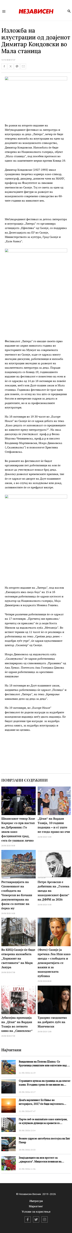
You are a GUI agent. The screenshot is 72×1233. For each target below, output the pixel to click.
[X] (36, 1219)
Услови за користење (36, 1211)
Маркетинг (36, 1206)
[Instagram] (44, 1219)
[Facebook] (28, 1219)
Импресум (36, 1201)
